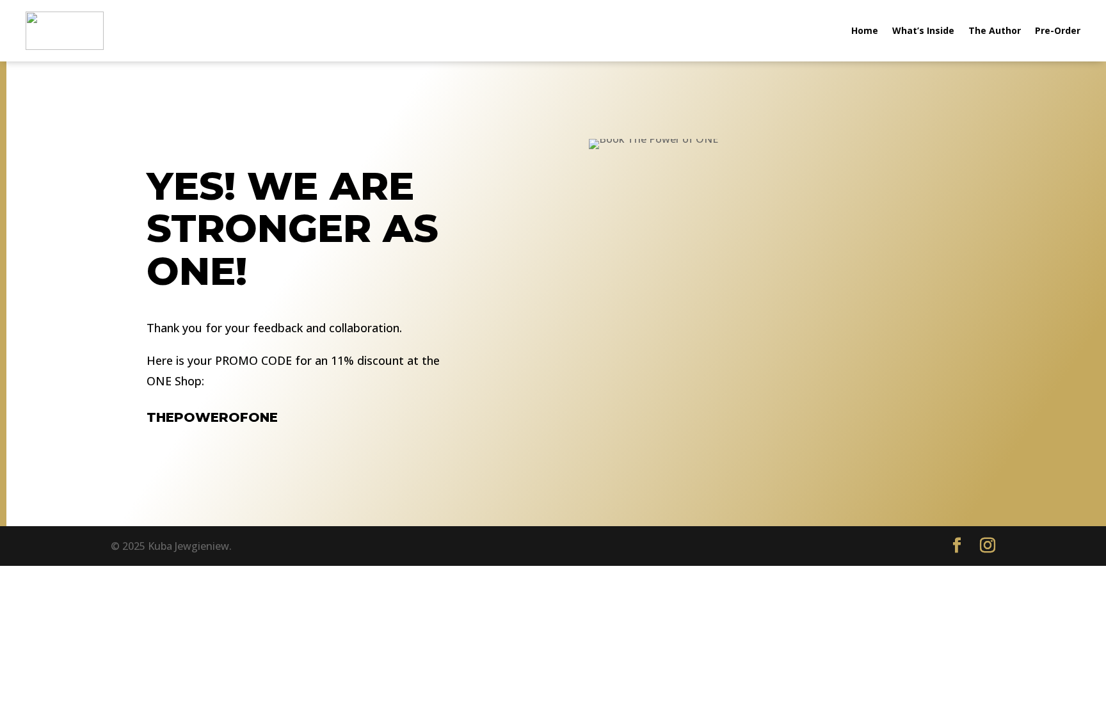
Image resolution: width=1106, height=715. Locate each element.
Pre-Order (1057, 30)
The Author (994, 30)
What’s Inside (923, 30)
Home (864, 30)
